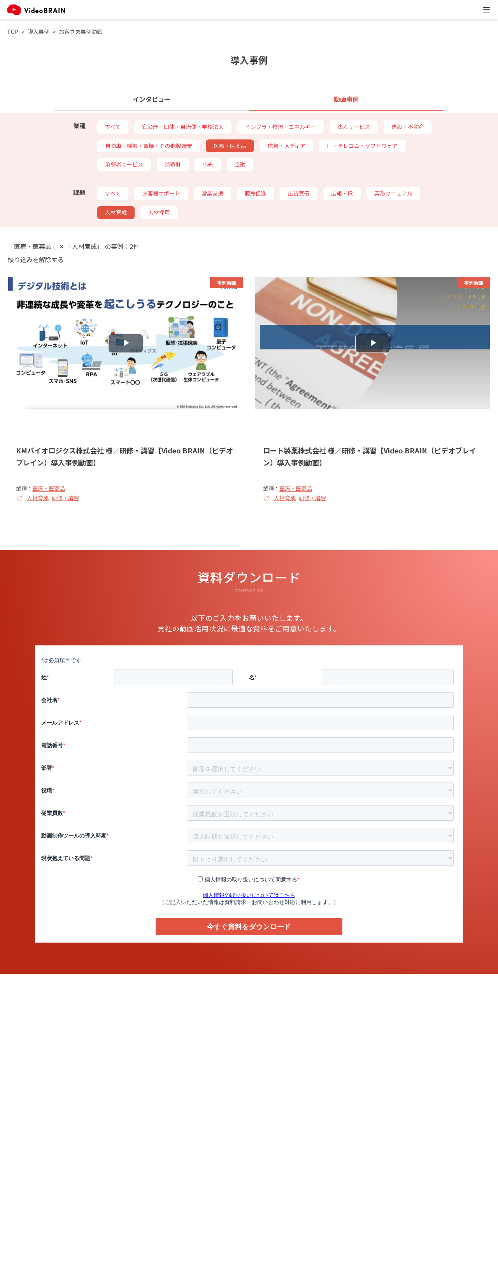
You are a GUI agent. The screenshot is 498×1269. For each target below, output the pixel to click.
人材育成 (116, 212)
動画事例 (346, 99)
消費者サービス (124, 164)
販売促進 (256, 193)
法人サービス (353, 126)
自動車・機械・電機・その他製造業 (148, 146)
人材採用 (159, 212)
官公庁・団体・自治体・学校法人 (183, 126)
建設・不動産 (407, 126)
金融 (240, 164)
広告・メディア (286, 146)
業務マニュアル (393, 193)
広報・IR (342, 193)
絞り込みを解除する (36, 259)
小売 (207, 164)
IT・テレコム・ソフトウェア (362, 146)
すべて (113, 126)
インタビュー (151, 99)
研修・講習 (65, 498)
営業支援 (212, 193)
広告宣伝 (299, 193)
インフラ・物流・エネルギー (280, 126)
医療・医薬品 (230, 146)
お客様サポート (161, 193)
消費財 (173, 164)
